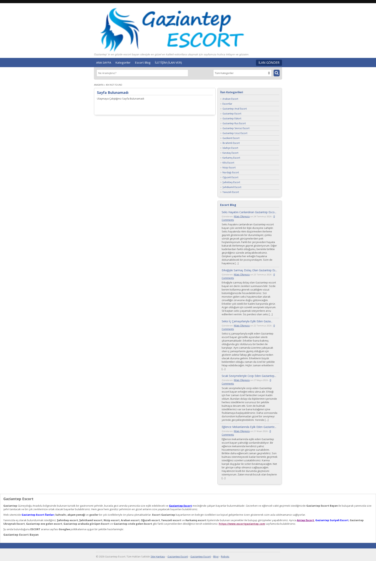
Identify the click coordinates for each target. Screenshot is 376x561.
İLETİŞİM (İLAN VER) (168, 62)
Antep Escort (305, 520)
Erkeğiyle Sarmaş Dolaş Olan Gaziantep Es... (249, 270)
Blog (215, 556)
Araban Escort (230, 99)
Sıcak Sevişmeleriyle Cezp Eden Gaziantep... (249, 376)
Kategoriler (123, 62)
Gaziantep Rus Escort (234, 123)
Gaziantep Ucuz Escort (234, 133)
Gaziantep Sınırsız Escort (235, 128)
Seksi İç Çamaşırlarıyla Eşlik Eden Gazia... (247, 321)
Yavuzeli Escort (230, 192)
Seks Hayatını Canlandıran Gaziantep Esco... (249, 212)
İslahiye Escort (230, 148)
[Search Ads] (277, 73)
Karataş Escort (230, 153)
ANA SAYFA (103, 62)
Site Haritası (158, 556)
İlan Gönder (268, 62)
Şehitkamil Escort (231, 187)
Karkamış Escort (231, 158)
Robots (225, 556)
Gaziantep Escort (231, 113)
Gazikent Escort (231, 138)
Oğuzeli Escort (230, 177)
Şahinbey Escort (231, 182)
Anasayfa (98, 84)
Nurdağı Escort (230, 172)
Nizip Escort (229, 167)
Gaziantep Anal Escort (234, 109)
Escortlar (227, 104)
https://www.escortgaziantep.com (242, 523)
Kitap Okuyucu (242, 216)
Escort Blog (143, 62)
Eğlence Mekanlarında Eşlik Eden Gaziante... (249, 427)
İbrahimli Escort (231, 143)
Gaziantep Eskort (231, 118)
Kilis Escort (228, 162)
